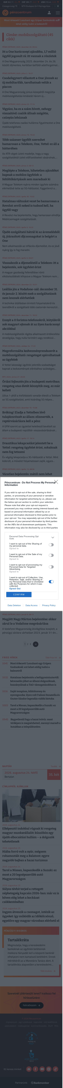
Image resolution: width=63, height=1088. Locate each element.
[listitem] (31, 537)
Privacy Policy (49, 605)
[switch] (51, 544)
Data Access (31, 605)
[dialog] (31, 544)
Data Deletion (14, 605)
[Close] (57, 483)
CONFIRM (19, 594)
